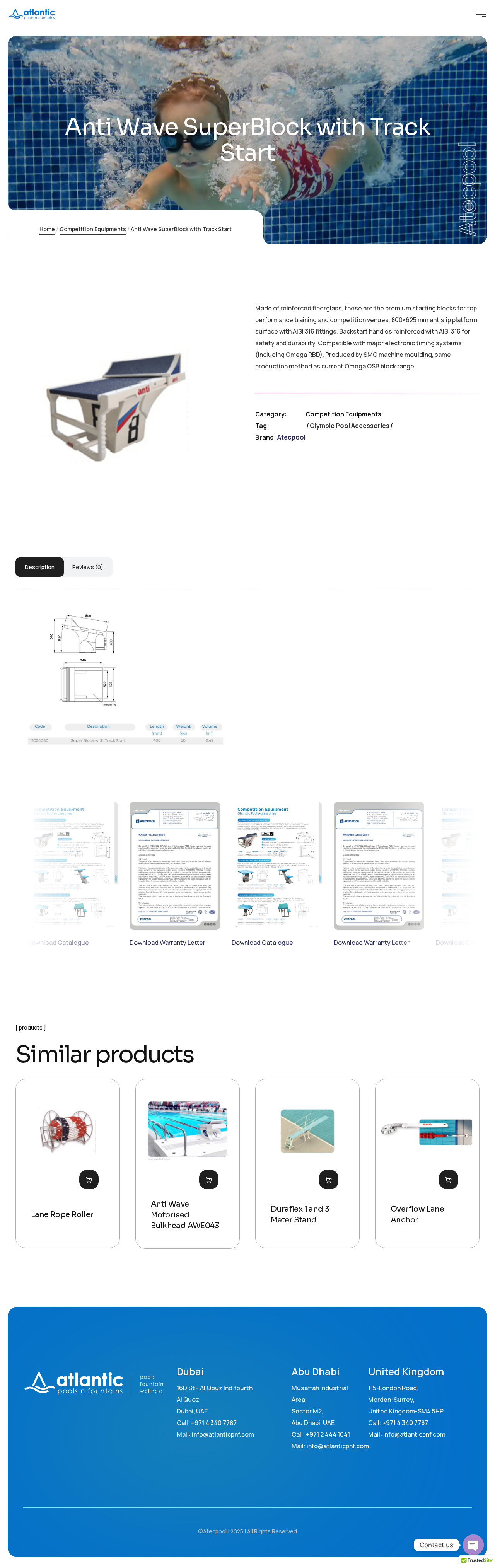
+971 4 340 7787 (214, 1422)
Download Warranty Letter (167, 942)
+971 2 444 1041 (328, 1434)
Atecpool (291, 437)
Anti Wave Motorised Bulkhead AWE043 (185, 1215)
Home (47, 229)
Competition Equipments (93, 229)
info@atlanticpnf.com (338, 1446)
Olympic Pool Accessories (349, 425)
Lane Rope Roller (62, 1214)
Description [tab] (40, 567)
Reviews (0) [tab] (87, 567)
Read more (89, 1179)
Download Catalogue (58, 942)
